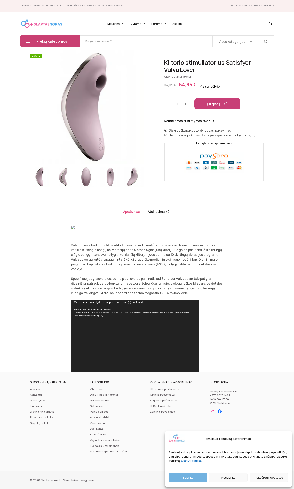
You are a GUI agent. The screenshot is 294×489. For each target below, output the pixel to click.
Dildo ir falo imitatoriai (104, 394)
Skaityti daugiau (191, 461)
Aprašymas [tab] (131, 211)
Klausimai (36, 406)
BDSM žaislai (98, 434)
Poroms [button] (156, 24)
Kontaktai (235, 5)
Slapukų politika (40, 423)
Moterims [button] (114, 24)
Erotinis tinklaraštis (42, 411)
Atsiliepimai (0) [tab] (159, 211)
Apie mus (35, 389)
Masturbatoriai (99, 400)
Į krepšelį (214, 104)
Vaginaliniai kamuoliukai (105, 440)
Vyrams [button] (136, 24)
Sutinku (188, 477)
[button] (141, 177)
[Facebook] (219, 411)
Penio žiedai (97, 423)
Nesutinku (228, 477)
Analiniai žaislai (99, 417)
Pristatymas (252, 5)
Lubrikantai (97, 428)
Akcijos (177, 24)
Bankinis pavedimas (162, 411)
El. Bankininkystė (160, 406)
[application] (135, 336)
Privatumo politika (41, 417)
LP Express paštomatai (164, 389)
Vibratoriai (96, 389)
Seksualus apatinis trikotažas (109, 451)
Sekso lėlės (97, 406)
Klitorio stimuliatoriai (177, 76)
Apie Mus (268, 5)
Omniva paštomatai (162, 394)
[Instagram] (212, 411)
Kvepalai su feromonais (104, 446)
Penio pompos (99, 411)
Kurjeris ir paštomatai (163, 400)
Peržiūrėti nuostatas (269, 477)
